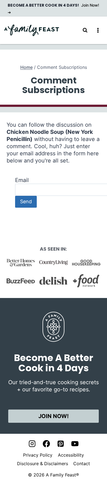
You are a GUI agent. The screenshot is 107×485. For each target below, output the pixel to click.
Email (22, 180)
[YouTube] (75, 444)
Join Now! (53, 416)
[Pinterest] (61, 444)
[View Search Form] (85, 30)
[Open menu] (98, 30)
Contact (81, 463)
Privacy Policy (37, 455)
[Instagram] (32, 444)
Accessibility (71, 455)
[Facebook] (46, 444)
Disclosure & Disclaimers (42, 463)
